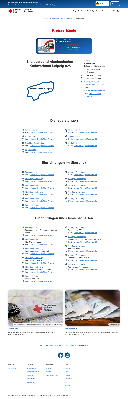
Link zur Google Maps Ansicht (92, 94)
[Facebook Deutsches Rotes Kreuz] (60, 355)
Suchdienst (72, 143)
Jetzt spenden (12, 368)
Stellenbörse (31, 379)
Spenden (95, 11)
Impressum (68, 385)
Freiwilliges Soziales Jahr (34, 143)
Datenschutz (68, 379)
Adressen (13, 328)
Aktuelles (49, 372)
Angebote (76, 11)
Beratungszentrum (32, 172)
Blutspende (30, 382)
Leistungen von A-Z (52, 375)
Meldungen (71, 328)
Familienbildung (31, 129)
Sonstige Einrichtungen (34, 205)
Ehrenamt (30, 375)
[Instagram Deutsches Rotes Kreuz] (67, 355)
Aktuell (88, 11)
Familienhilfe (30, 136)
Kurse (83, 11)
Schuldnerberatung (75, 136)
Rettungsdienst (74, 129)
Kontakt (67, 372)
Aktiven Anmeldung (33, 372)
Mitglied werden (32, 368)
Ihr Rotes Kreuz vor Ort (107, 11)
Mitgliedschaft (30, 149)
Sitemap (67, 375)
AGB (66, 382)
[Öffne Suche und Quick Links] (118, 11)
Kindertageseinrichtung (34, 178)
